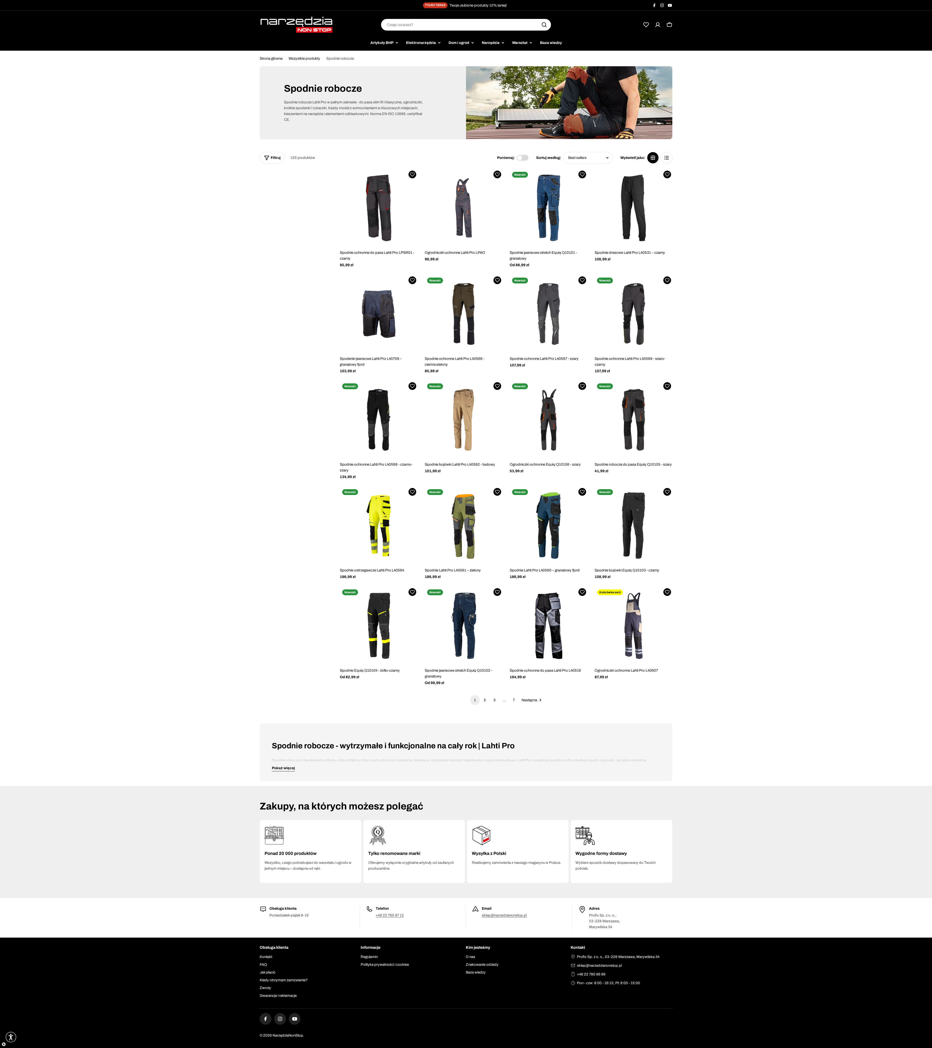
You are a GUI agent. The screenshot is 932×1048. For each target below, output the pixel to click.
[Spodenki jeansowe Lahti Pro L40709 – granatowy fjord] (378, 314)
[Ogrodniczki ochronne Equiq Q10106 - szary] (548, 420)
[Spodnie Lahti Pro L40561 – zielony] (463, 525)
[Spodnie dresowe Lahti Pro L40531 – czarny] (633, 208)
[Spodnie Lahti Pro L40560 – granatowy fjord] (548, 525)
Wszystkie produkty (304, 58)
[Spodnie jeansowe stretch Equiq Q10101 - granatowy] (548, 208)
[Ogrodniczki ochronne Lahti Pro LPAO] (463, 208)
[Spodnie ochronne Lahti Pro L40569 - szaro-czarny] (633, 314)
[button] (412, 174)
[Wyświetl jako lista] (666, 158)
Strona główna (271, 58)
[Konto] (658, 25)
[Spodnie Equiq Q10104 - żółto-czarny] (378, 626)
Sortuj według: (548, 158)
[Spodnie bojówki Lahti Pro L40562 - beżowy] (463, 420)
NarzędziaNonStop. (288, 1035)
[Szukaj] (544, 25)
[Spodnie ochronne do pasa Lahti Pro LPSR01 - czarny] (378, 208)
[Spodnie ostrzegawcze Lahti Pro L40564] (378, 525)
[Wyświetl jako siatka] (653, 158)
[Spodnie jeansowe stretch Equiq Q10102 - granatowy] (463, 626)
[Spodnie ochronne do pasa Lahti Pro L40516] (548, 626)
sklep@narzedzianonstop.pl (504, 915)
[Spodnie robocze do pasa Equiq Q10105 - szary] (633, 420)
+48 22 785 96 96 (591, 974)
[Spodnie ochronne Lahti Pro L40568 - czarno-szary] (378, 420)
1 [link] (475, 700)
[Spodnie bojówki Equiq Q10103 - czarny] (633, 525)
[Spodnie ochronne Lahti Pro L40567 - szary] (548, 314)
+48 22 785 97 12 (390, 915)
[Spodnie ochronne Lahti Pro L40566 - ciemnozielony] (463, 314)
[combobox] (466, 25)
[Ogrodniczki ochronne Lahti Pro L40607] (633, 626)
